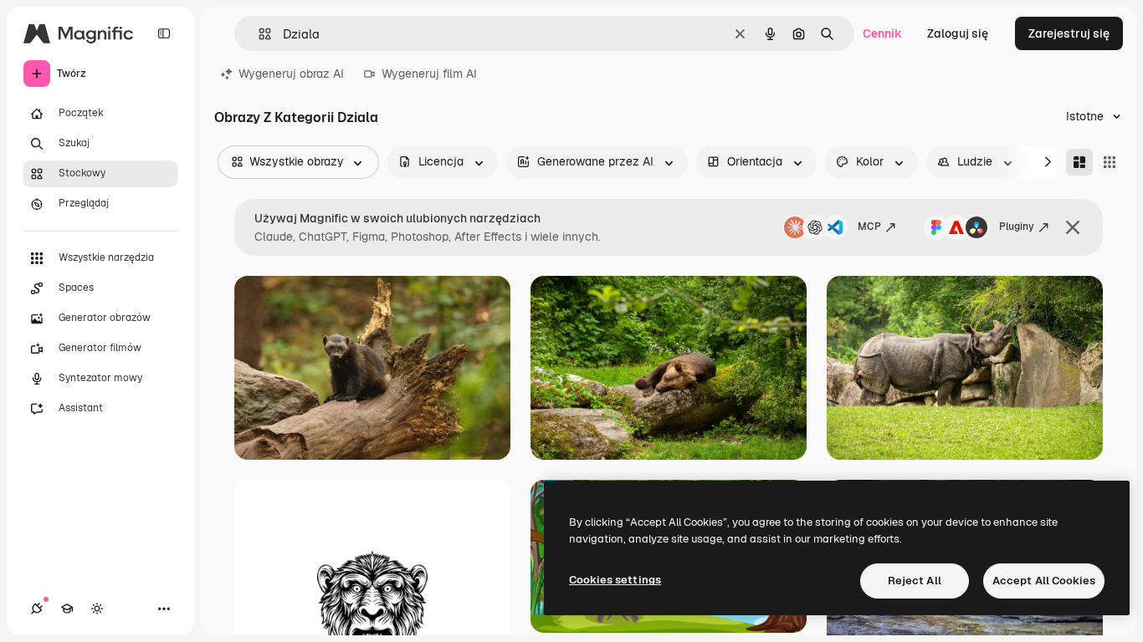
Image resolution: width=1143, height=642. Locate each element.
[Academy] (67, 608)
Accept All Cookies (1043, 580)
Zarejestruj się (1069, 33)
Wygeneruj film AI (429, 73)
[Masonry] (1079, 162)
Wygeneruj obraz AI (291, 73)
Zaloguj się (957, 33)
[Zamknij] (1073, 227)
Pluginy (1016, 226)
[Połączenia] (36, 608)
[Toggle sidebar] (164, 33)
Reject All (914, 580)
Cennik (882, 33)
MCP (869, 226)
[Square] (1109, 162)
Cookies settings (615, 580)
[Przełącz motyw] (97, 608)
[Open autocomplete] (258, 34)
